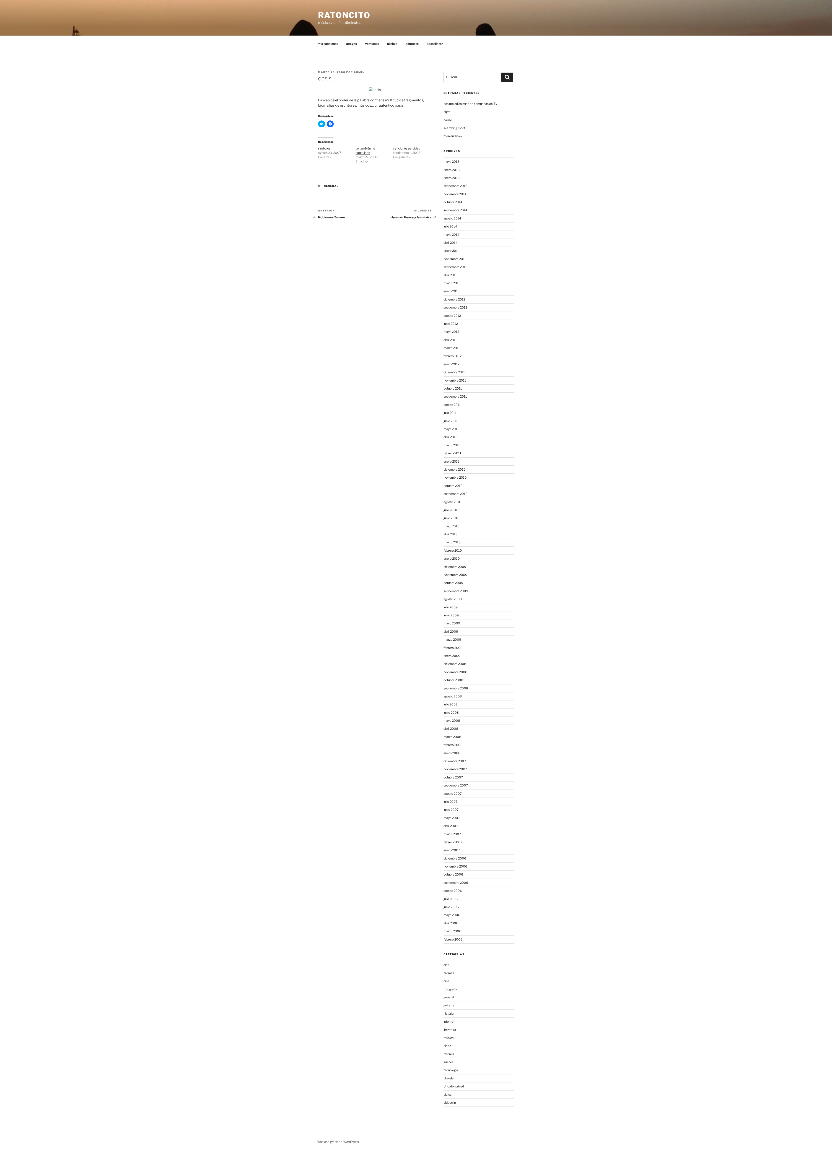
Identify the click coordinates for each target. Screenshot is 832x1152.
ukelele (392, 43)
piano (447, 1046)
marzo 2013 (452, 283)
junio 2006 (451, 907)
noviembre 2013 (455, 259)
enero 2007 (452, 850)
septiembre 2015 (455, 186)
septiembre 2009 (456, 591)
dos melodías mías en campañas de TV (470, 104)
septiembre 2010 (456, 494)
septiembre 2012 (455, 307)
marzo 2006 (452, 931)
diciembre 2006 (455, 858)
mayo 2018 (451, 161)
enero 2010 (452, 558)
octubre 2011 (453, 388)
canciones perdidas (406, 148)
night (447, 112)
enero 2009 (452, 656)
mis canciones (328, 43)
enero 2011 (451, 461)
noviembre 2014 (455, 194)
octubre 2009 (453, 583)
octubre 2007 (453, 777)
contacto (412, 43)
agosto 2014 (452, 218)
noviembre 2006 (455, 866)
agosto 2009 (453, 599)
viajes (448, 1094)
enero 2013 (452, 291)
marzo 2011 (452, 445)
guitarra (449, 1005)
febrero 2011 (452, 453)
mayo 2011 (451, 429)
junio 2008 (451, 712)
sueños (448, 1062)
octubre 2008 (453, 680)
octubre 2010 (453, 485)
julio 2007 (450, 801)
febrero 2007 (453, 842)
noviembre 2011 (455, 380)
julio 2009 (451, 607)
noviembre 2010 (455, 477)
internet (449, 1021)
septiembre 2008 (456, 688)
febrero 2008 (453, 745)
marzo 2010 (452, 542)
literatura (450, 1030)
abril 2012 (450, 340)
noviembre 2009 (455, 575)
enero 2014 (452, 250)
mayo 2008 (452, 720)
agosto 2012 (452, 315)
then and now (453, 136)
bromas (449, 973)
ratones (449, 1054)
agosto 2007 (453, 793)
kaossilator (435, 43)
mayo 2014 (451, 234)
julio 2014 (450, 226)
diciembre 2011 (454, 372)
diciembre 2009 (455, 567)
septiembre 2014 (455, 210)
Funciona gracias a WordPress (338, 1142)
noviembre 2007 (455, 769)
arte (446, 965)
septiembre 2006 (456, 882)
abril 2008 (451, 728)
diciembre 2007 (455, 761)
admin (359, 72)
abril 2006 (451, 923)
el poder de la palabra (352, 100)
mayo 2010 (452, 526)
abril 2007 (451, 826)
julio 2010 (450, 510)
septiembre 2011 (455, 396)
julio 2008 (451, 704)
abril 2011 (450, 437)
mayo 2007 (452, 818)
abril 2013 (450, 275)
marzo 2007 (452, 834)
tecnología (451, 1070)
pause (448, 120)
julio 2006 (451, 899)
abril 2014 (450, 242)
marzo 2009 (452, 639)
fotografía (450, 989)
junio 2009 (451, 615)
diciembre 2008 (455, 664)
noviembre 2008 (455, 672)
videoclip (450, 1102)
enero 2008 (452, 753)
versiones (372, 43)
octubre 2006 (453, 874)
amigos (351, 43)
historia (449, 1013)
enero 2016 (452, 178)
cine (446, 981)
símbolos (324, 148)
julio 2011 (450, 412)
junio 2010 (451, 518)
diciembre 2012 (454, 299)
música (449, 1038)
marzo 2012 (452, 348)
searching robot (454, 128)
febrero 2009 (453, 648)
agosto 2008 (453, 696)
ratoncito (344, 15)
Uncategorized (454, 1086)
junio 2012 (451, 323)
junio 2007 (451, 809)
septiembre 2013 (455, 267)
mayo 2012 (451, 331)
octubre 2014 (453, 202)
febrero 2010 (453, 550)
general (331, 185)
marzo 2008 (452, 737)
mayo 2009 (452, 623)
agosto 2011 (452, 404)
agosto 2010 (452, 502)
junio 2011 (451, 421)
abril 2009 (451, 631)
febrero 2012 (453, 356)
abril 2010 (451, 534)
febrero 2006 (453, 939)
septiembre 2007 (456, 785)
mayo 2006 (452, 915)
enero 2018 (452, 170)
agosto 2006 (453, 890)
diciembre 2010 (455, 469)
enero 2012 (451, 364)
